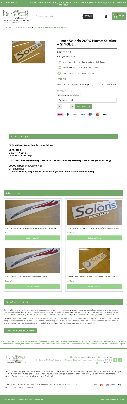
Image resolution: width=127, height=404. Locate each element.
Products (18, 28)
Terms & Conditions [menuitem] (13, 387)
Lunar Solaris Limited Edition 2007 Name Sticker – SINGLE (92, 277)
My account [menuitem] (72, 384)
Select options (94, 238)
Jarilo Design (118, 400)
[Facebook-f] (115, 360)
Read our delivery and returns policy (75, 84)
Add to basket (83, 106)
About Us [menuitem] (9, 384)
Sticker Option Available (69, 95)
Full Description (109, 84)
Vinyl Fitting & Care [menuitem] (21, 384)
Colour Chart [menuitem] (35, 384)
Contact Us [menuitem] (61, 384)
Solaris (28, 28)
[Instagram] (120, 360)
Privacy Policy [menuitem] (27, 387)
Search (88, 16)
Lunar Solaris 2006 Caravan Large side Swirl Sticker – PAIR (30, 228)
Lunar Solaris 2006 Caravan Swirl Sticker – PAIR (26, 277)
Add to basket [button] (32, 238)
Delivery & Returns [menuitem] (49, 384)
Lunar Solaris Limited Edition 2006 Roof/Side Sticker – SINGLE (94, 228)
